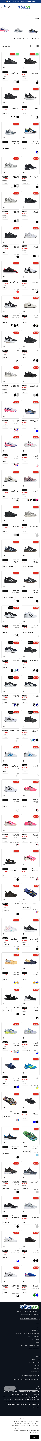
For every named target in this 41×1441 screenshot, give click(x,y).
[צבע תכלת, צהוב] (37, 1087)
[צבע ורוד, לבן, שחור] (37, 810)
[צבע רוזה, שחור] (37, 500)
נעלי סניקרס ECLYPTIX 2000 (34, 386)
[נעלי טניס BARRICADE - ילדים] (30, 270)
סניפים (38, 1324)
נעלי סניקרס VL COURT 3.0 (35, 490)
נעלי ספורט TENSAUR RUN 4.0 (35, 73)
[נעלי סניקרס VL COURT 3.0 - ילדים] (30, 479)
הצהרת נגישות (36, 1359)
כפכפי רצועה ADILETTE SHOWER (15, 1078)
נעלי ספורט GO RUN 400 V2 (15, 1147)
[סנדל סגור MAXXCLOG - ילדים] (30, 961)
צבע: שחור (36, 80)
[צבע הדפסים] (37, 912)
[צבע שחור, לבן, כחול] (37, 152)
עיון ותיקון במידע (35, 1372)
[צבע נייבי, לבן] (17, 670)
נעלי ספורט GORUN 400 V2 (34, 1182)
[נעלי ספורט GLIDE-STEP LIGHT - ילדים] (30, 1205)
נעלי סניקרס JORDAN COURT (14, 281)
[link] (15, 82)
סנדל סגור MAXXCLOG (36, 973)
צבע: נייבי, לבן (16, 668)
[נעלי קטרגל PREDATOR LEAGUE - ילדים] (30, 444)
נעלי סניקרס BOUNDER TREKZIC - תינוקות (36, 1009)
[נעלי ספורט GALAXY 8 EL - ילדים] (10, 649)
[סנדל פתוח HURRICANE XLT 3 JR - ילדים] (10, 858)
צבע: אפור (36, 1189)
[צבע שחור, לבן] (17, 325)
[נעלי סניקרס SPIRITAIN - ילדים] (10, 165)
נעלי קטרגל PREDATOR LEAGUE (36, 456)
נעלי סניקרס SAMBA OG (36, 591)
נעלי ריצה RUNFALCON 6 (15, 107)
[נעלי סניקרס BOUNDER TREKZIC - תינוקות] (30, 996)
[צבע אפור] (37, 1192)
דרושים (38, 1356)
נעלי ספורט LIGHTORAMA (35, 142)
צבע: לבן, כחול (16, 1258)
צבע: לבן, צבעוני (15, 946)
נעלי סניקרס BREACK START (15, 490)
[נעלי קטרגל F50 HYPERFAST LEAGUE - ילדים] (10, 444)
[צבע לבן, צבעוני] (17, 949)
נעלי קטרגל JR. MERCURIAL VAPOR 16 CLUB (34, 1287)
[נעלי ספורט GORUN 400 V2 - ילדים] (30, 1170)
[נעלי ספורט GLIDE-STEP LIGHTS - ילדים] (10, 1170)
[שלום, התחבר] (9, 7)
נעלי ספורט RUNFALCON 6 (15, 316)
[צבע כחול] (37, 431)
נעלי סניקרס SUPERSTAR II (15, 591)
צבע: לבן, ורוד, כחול (14, 428)
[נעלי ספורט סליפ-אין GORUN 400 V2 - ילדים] (30, 927)
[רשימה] (31, 46)
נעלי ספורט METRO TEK (35, 1251)
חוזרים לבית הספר (34, 1349)
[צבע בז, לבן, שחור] (17, 500)
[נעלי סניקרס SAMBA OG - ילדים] (30, 580)
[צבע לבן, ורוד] (37, 466)
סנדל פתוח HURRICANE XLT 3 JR (14, 870)
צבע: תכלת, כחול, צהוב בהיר (32, 1050)
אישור (34, 1437)
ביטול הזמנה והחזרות (34, 1336)
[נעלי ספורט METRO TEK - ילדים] (30, 1239)
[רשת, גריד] (37, 46)
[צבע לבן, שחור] (37, 291)
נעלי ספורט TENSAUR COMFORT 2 (35, 108)
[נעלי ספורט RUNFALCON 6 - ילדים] (10, 304)
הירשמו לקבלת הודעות (30, 1376)
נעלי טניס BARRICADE (35, 281)
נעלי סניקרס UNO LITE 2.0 (14, 142)
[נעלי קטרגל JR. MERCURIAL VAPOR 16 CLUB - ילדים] (30, 1274)
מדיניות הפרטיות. (13, 1399)
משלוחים (37, 1342)
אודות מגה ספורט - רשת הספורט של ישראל (28, 1333)
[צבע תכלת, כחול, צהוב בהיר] (37, 1053)
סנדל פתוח (16, 1007)
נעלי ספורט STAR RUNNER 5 (34, 421)
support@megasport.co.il (28, 1319)
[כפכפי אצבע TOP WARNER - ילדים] (30, 892)
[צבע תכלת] (37, 1155)
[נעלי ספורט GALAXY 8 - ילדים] (10, 614)
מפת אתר (37, 1369)
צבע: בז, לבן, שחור (15, 498)
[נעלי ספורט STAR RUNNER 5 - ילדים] (30, 409)
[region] (20, 1428)
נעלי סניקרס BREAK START (35, 316)
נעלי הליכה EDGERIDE (16, 904)
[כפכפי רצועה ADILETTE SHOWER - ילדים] (10, 1066)
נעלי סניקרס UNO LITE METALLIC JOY (14, 939)
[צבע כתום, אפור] (17, 982)
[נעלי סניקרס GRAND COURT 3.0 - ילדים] (10, 61)
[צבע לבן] (37, 256)
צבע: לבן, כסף (16, 184)
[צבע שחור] (37, 82)
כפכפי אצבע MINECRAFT (35, 1147)
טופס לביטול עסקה (34, 1362)
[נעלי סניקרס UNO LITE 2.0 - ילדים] (10, 131)
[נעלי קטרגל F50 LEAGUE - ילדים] (30, 1066)
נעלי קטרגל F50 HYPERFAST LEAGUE (15, 456)
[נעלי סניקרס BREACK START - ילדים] (10, 479)
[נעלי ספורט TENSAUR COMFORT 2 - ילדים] (30, 96)
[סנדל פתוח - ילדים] (10, 996)
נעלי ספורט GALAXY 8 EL (15, 661)
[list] (20, 31)
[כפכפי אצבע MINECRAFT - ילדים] (30, 1136)
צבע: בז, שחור (36, 323)
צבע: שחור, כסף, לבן (34, 115)
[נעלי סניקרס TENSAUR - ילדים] (10, 788)
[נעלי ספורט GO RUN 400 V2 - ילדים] (10, 1136)
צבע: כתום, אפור (15, 981)
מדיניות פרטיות (36, 1339)
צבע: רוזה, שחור (35, 498)
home (38, 15)
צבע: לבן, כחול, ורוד (14, 463)
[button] (38, 7)
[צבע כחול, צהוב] (37, 982)
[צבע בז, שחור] (37, 325)
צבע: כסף (17, 219)
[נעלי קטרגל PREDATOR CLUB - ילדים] (10, 1239)
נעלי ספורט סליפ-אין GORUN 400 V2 (34, 939)
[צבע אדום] (17, 291)
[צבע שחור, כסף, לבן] (37, 117)
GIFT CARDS (36, 1330)
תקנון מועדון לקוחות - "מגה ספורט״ (30, 1346)
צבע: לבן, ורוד (36, 463)
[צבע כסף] (17, 221)
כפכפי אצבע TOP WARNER (34, 904)
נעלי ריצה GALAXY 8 (34, 661)
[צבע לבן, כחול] (17, 1261)
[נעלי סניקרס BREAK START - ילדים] (30, 304)
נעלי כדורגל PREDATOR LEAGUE (36, 801)
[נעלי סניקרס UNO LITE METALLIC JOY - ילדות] (10, 927)
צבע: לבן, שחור (35, 289)
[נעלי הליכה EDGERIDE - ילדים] (10, 892)
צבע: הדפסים (36, 909)
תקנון (38, 1327)
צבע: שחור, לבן (15, 323)
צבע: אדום (16, 289)
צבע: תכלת (36, 1152)
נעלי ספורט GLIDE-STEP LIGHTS (15, 1183)
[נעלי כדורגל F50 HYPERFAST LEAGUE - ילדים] (10, 409)
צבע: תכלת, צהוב (35, 1085)
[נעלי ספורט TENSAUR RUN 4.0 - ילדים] (30, 61)
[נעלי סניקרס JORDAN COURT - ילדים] (10, 270)
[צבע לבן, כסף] (17, 186)
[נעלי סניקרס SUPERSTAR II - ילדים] (10, 580)
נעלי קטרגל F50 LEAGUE (35, 1077)
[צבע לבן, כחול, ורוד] (17, 465)
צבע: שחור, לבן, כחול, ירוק (33, 150)
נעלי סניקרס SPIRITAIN (16, 177)
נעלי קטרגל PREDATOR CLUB (14, 1251)
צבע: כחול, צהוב (35, 981)
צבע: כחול (36, 428)
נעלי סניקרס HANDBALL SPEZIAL (36, 561)
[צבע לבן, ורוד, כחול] (17, 430)
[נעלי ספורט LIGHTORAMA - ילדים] (30, 131)
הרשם (9, 1388)
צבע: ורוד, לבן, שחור (34, 808)
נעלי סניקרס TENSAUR (16, 800)
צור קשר (37, 1365)
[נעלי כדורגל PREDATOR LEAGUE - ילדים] (30, 788)
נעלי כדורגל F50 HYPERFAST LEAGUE (15, 422)
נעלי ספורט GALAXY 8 (16, 626)
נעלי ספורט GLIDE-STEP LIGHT (35, 1217)
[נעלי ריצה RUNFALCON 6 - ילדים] (10, 96)
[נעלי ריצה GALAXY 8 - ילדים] (30, 649)
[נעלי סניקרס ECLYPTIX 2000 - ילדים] (30, 374)
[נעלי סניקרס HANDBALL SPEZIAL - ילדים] (30, 549)
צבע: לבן (37, 254)
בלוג (38, 1353)
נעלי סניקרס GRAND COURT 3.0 (15, 73)
